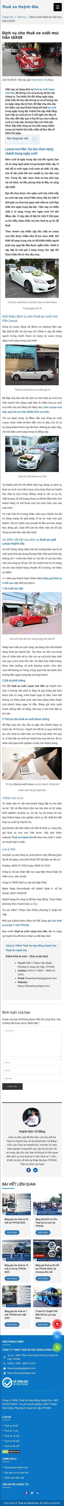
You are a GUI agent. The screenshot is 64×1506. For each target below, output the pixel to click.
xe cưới (52, 107)
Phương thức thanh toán (16, 1467)
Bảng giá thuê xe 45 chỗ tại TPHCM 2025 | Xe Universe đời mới (47, 1268)
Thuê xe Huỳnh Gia (20, 6)
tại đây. (34, 903)
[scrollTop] (57, 1500)
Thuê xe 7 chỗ (11, 1430)
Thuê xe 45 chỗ (11, 1446)
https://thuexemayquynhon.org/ (39, 1391)
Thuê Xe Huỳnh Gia (22, 837)
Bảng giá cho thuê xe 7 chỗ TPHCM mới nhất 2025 (16, 1314)
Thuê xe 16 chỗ (11, 1436)
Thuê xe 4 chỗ (11, 1425)
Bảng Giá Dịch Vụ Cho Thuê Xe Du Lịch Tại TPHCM (46, 1222)
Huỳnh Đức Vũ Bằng (42, 79)
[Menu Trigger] (58, 7)
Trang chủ (7, 16)
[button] (33, 139)
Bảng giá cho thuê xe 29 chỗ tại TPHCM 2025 (16, 1221)
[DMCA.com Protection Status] (32, 1452)
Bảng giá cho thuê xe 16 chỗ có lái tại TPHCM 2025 (16, 1268)
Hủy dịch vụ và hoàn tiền (16, 1472)
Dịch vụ (21, 16)
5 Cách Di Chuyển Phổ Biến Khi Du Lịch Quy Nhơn (46, 1314)
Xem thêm (12, 1232)
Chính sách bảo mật (14, 1477)
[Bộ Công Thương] (32, 1382)
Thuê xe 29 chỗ (11, 1441)
